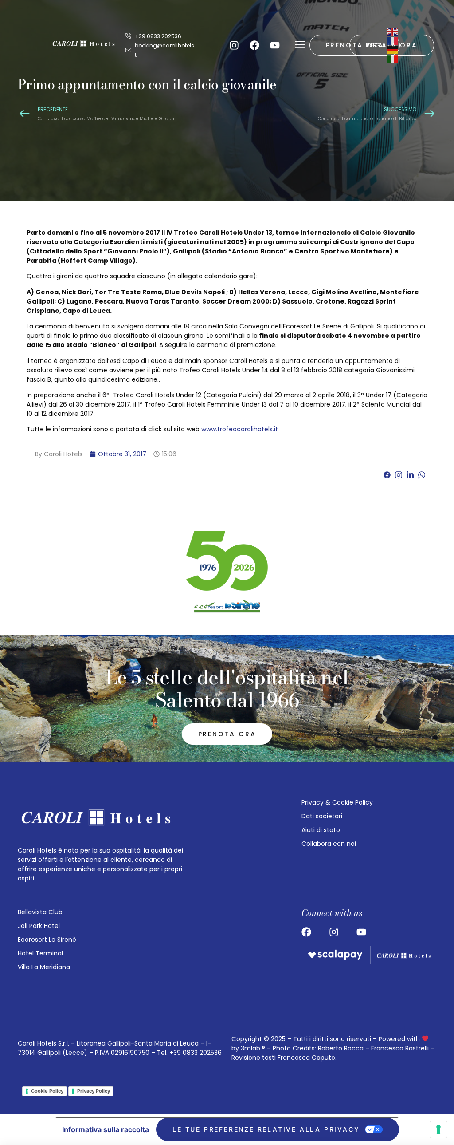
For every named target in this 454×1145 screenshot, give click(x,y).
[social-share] (387, 474)
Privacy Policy (93, 1091)
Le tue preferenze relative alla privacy (266, 1129)
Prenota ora (227, 734)
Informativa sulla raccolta (105, 1129)
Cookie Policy (47, 1091)
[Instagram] (234, 45)
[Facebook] (254, 45)
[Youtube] (275, 45)
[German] (393, 49)
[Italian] (393, 59)
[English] (393, 31)
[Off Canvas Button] (300, 45)
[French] (393, 40)
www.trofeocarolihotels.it (239, 429)
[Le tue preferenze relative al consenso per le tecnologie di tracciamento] (438, 1129)
